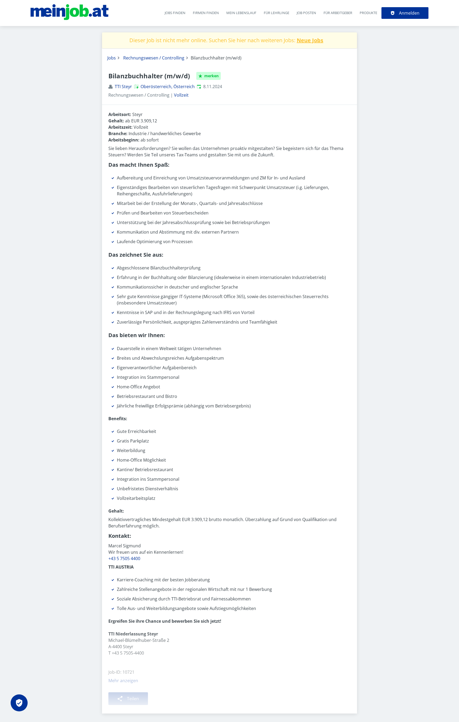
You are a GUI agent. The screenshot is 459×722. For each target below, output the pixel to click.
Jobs (111, 58)
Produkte (368, 12)
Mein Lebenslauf (241, 12)
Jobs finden (175, 12)
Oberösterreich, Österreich (168, 86)
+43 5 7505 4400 (124, 558)
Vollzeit (181, 95)
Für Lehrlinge (276, 12)
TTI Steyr (123, 86)
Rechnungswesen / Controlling (153, 58)
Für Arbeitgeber (338, 12)
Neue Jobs (310, 40)
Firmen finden (206, 12)
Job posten (306, 12)
